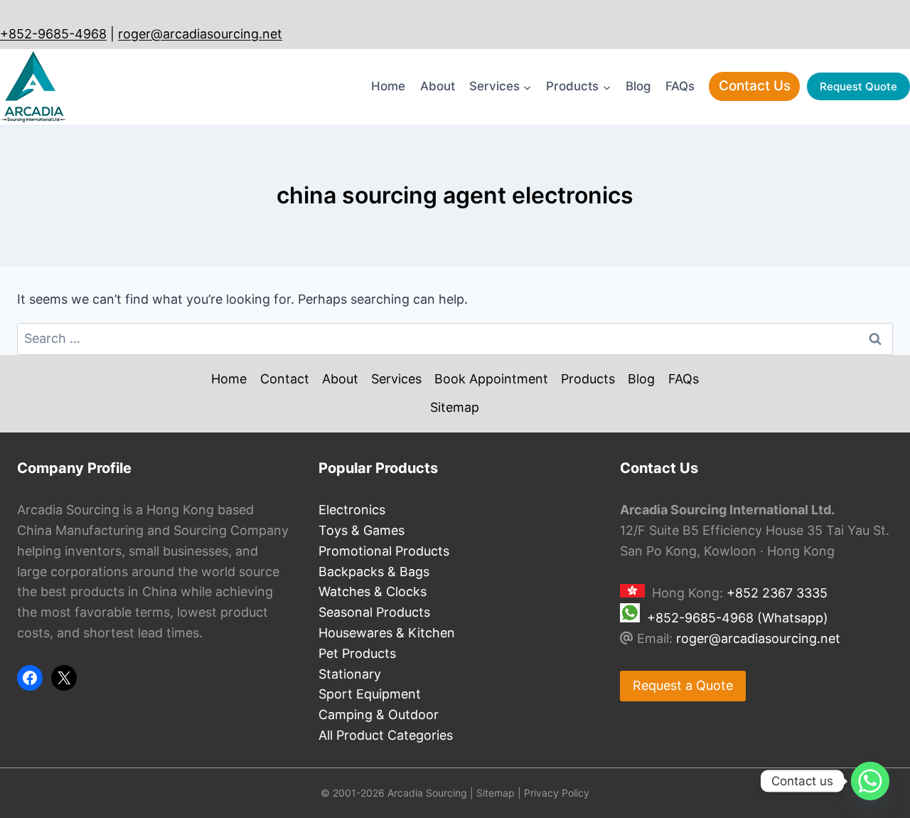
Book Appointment (491, 378)
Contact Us (755, 86)
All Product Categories (385, 735)
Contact (284, 378)
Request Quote (858, 86)
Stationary (349, 673)
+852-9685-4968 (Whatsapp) (737, 617)
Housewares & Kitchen (386, 632)
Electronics (351, 509)
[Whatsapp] (870, 781)
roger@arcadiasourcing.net (200, 33)
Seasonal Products (374, 612)
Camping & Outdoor (378, 714)
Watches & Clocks (372, 591)
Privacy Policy (556, 793)
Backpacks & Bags (373, 571)
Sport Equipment (369, 693)
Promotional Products (383, 550)
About (437, 86)
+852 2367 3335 (777, 592)
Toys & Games (361, 530)
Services (396, 378)
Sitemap (454, 407)
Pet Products (357, 653)
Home (388, 86)
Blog (638, 86)
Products (588, 378)
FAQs (680, 86)
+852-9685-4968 (53, 33)
